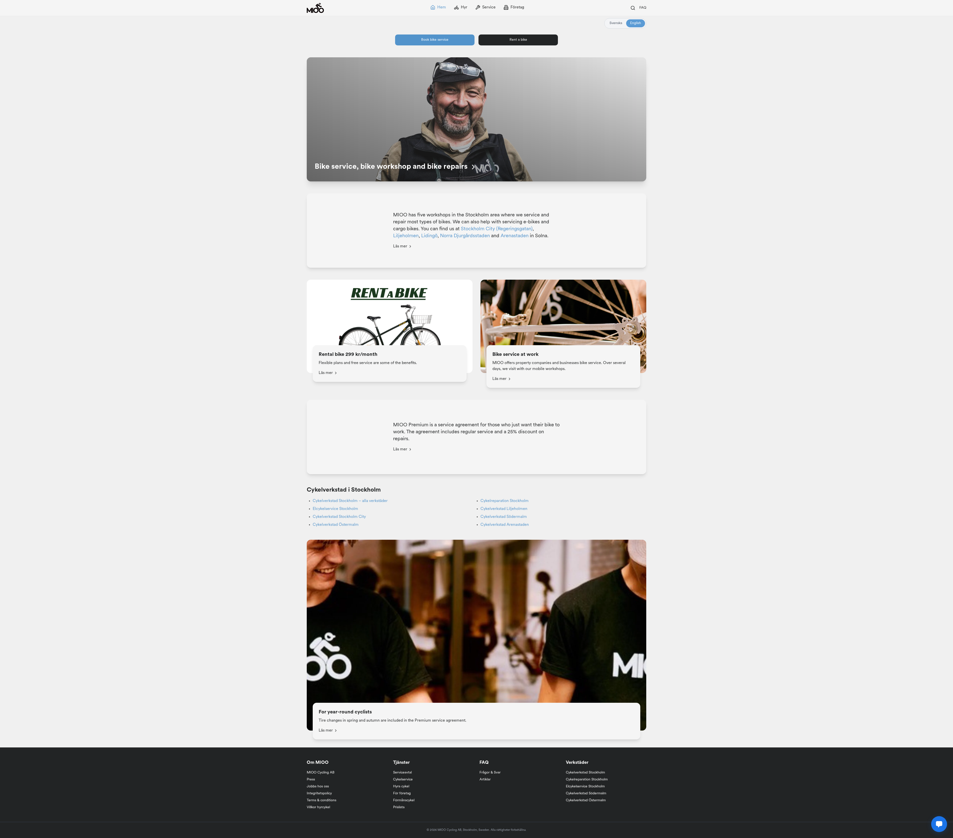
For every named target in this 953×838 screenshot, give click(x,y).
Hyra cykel (401, 786)
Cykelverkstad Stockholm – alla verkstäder (350, 501)
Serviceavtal (402, 772)
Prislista (399, 807)
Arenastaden (515, 236)
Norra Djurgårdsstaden (465, 236)
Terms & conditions (321, 800)
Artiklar (485, 779)
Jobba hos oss (318, 786)
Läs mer (400, 246)
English (635, 23)
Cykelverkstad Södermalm (503, 517)
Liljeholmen (406, 236)
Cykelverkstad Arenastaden (504, 525)
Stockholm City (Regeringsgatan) (497, 229)
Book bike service (434, 40)
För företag (402, 793)
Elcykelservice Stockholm (335, 509)
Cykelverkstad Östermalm (336, 525)
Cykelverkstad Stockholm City (339, 517)
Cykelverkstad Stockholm (585, 772)
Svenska (616, 23)
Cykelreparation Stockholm (504, 501)
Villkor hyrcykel (318, 807)
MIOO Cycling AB (321, 772)
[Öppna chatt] (939, 824)
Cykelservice (403, 779)
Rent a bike (518, 40)
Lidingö (429, 236)
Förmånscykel (403, 800)
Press (311, 779)
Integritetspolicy (319, 793)
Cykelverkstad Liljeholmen (503, 509)
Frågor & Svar (490, 772)
